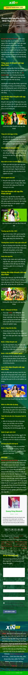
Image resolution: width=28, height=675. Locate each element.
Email (5, 587)
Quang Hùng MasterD (14, 511)
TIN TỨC (14, 16)
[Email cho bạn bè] (15, 529)
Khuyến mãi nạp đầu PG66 (9, 460)
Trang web (6, 595)
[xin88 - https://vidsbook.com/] (14, 3)
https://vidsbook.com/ (17, 654)
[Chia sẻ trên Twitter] (12, 529)
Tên (4, 580)
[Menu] (2, 3)
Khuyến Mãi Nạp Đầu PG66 (9, 39)
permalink (16, 538)
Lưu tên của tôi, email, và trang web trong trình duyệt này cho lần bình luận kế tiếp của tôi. (13, 605)
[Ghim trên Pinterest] (18, 529)
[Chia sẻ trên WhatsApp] (6, 529)
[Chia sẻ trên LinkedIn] (21, 529)
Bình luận (6, 566)
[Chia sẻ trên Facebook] (9, 529)
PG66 (10, 313)
